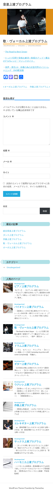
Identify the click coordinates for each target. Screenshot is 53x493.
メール (7, 161)
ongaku (21, 46)
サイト (6, 172)
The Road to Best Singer (16, 51)
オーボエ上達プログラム (15, 86)
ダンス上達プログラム (13, 235)
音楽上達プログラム (17, 4)
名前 (6, 150)
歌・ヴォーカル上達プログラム (17, 243)
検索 (5, 206)
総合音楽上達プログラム (14, 230)
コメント (8, 116)
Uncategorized (34, 46)
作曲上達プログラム (39, 86)
